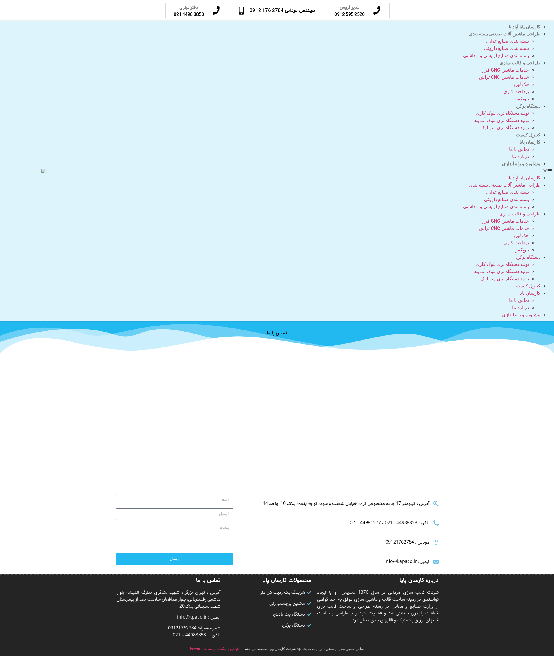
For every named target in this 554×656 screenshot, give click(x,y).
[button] (318, 171)
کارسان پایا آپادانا (524, 26)
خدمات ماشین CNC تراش (504, 77)
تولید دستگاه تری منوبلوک (504, 127)
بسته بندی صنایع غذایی (507, 41)
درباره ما (520, 156)
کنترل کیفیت (528, 135)
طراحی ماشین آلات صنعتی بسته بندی (504, 34)
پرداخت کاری (516, 91)
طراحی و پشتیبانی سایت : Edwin (214, 648)
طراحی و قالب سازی (519, 62)
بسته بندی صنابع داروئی (506, 48)
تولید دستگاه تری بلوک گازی (502, 113)
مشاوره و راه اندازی (521, 163)
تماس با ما (519, 149)
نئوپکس (521, 98)
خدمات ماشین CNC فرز (505, 70)
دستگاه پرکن (528, 106)
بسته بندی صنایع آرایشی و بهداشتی (496, 55)
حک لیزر (521, 84)
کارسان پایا (529, 142)
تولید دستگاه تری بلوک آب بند (501, 120)
